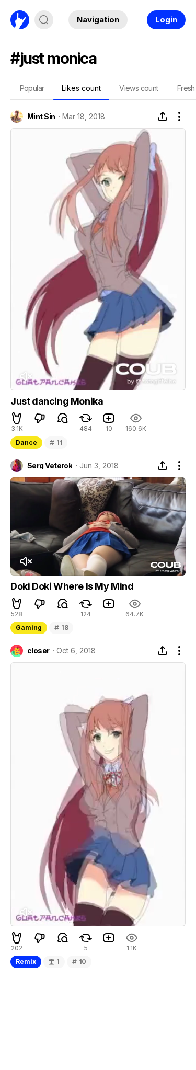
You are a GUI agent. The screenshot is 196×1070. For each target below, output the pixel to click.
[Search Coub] (43, 19)
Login (166, 20)
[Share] (162, 116)
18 (61, 627)
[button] (16, 418)
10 (79, 961)
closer (38, 650)
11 (56, 442)
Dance (26, 442)
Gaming (29, 627)
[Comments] (62, 418)
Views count (138, 88)
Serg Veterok (49, 465)
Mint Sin (41, 116)
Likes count (81, 88)
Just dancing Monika (56, 401)
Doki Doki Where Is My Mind (72, 586)
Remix (26, 961)
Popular (32, 88)
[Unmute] (25, 376)
